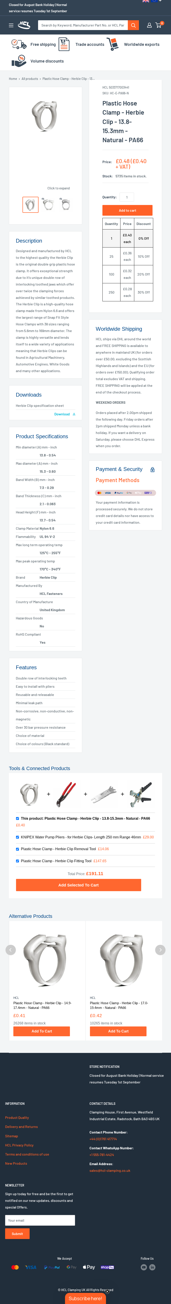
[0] (158, 25)
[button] (85, 1298)
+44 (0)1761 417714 (103, 1139)
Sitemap (11, 1136)
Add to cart (127, 210)
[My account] (149, 25)
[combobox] (83, 25)
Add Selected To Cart (78, 885)
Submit (17, 1233)
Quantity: (109, 197)
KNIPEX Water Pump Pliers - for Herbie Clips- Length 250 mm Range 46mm (81, 837)
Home (13, 79)
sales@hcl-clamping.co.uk (110, 1170)
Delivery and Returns (21, 1126)
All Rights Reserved (99, 1290)
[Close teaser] (107, 1291)
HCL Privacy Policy (19, 1145)
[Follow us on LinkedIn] (152, 1267)
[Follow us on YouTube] (144, 1267)
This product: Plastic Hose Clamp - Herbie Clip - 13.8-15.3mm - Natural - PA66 (85, 818)
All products (30, 79)
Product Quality (17, 1117)
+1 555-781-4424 (102, 1154)
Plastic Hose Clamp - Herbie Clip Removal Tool (58, 849)
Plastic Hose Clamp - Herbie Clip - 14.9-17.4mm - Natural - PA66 (42, 1005)
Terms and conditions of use (27, 1154)
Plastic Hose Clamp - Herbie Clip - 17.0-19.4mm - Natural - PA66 (119, 1005)
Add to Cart (42, 1031)
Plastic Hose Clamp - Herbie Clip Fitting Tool (56, 861)
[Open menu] (11, 25)
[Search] (133, 25)
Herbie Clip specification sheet (40, 405)
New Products (16, 1163)
